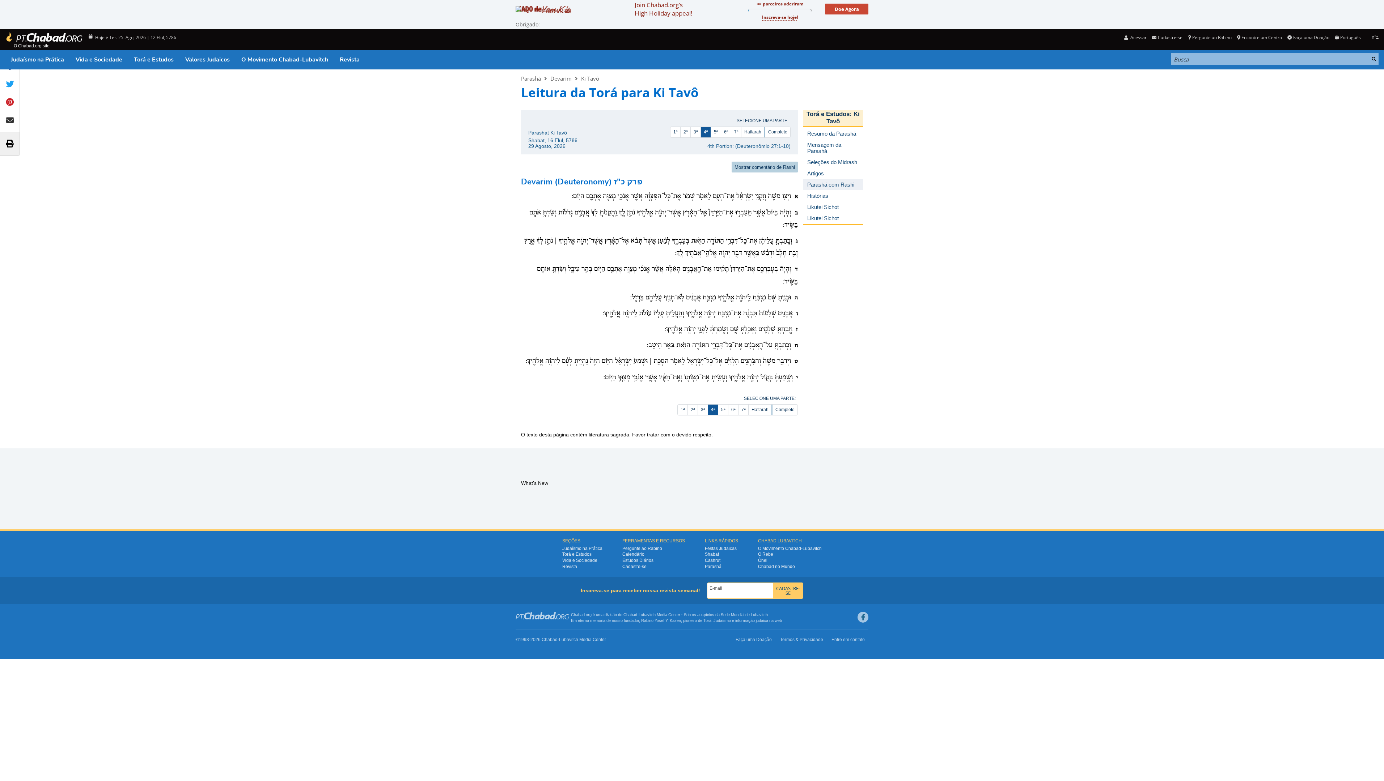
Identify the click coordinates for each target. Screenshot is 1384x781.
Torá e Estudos (154, 60)
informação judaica (751, 620)
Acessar (1138, 37)
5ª (716, 132)
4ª (706, 132)
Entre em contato (848, 639)
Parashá (531, 78)
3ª (696, 132)
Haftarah (752, 132)
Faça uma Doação (1311, 37)
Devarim (561, 78)
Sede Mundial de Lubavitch (744, 615)
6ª (726, 132)
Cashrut (712, 560)
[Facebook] (863, 617)
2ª (685, 132)
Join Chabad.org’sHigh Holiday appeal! (663, 9)
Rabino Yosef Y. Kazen (661, 620)
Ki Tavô (590, 78)
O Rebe (765, 554)
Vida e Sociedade (99, 60)
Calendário (633, 554)
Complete (777, 132)
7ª (736, 132)
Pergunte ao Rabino (1212, 37)
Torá (707, 620)
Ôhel (762, 560)
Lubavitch (647, 615)
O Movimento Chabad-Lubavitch (284, 60)
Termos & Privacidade (801, 639)
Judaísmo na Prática (37, 60)
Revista (350, 60)
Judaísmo (722, 620)
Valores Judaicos (207, 60)
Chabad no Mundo (776, 566)
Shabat (712, 554)
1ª (675, 132)
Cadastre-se (634, 566)
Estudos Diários (637, 560)
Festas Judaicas (721, 548)
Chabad (630, 615)
